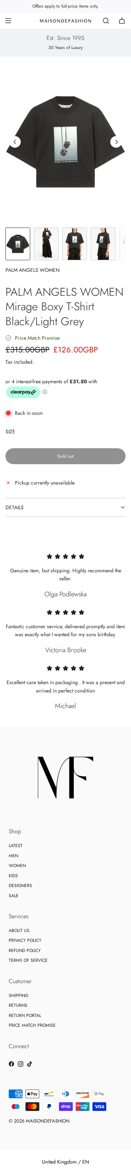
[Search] (106, 21)
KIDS (13, 875)
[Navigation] (8, 21)
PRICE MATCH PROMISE (32, 1025)
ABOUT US (19, 930)
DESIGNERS (20, 885)
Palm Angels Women (32, 270)
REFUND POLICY (25, 950)
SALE (14, 895)
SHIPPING (18, 995)
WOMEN (17, 865)
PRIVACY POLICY (25, 940)
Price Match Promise (37, 338)
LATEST (16, 845)
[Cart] (122, 21)
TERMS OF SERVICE (28, 960)
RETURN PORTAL (25, 1015)
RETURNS (18, 1005)
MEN (13, 856)
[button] (15, 142)
